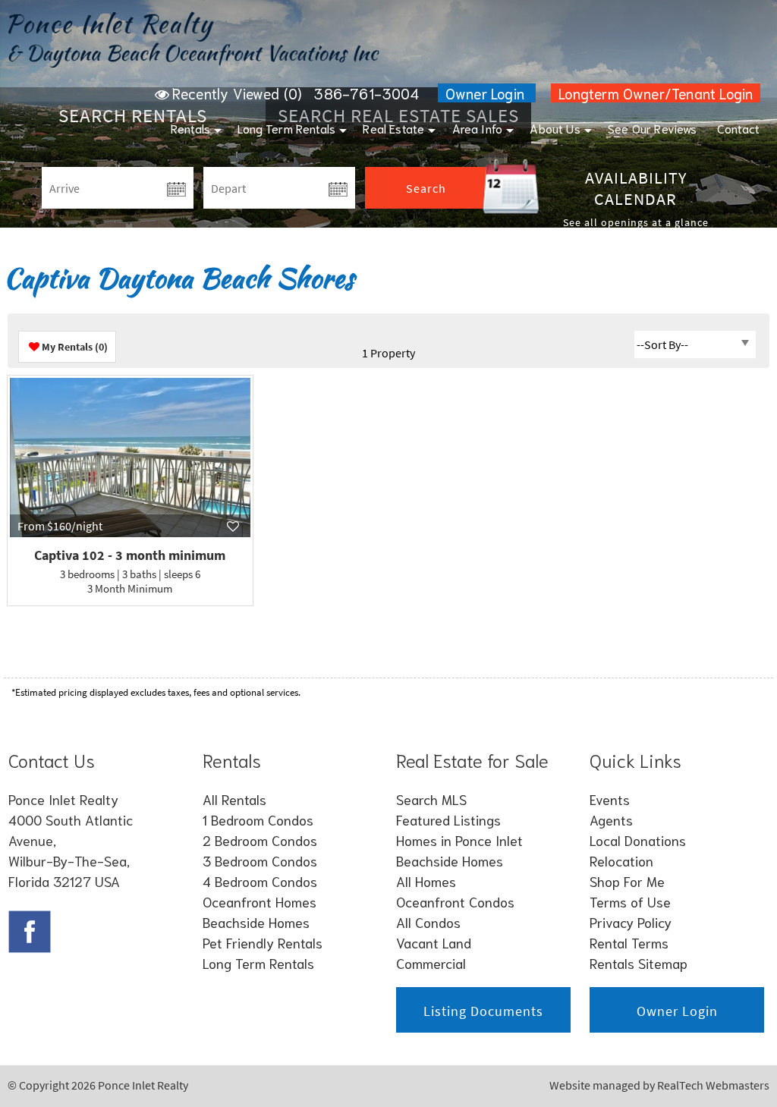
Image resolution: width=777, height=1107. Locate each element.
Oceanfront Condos (455, 901)
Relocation (621, 860)
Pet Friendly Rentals (262, 942)
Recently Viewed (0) (237, 92)
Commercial (431, 963)
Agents (611, 819)
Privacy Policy (631, 922)
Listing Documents (483, 1011)
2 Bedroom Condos (260, 840)
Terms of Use (630, 901)
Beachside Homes (256, 922)
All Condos (428, 922)
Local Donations (638, 840)
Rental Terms (629, 942)
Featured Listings (448, 819)
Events (610, 799)
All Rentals (234, 799)
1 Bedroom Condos (258, 819)
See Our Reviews (652, 128)
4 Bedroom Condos (260, 881)
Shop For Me (627, 881)
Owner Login (486, 92)
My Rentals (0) (75, 347)
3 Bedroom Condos (260, 860)
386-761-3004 (365, 92)
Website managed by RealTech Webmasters (659, 1085)
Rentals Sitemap (638, 963)
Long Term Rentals (286, 128)
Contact (738, 128)
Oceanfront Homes (259, 901)
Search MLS (431, 799)
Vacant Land (433, 942)
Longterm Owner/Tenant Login (655, 92)
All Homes (426, 881)
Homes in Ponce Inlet (459, 840)
